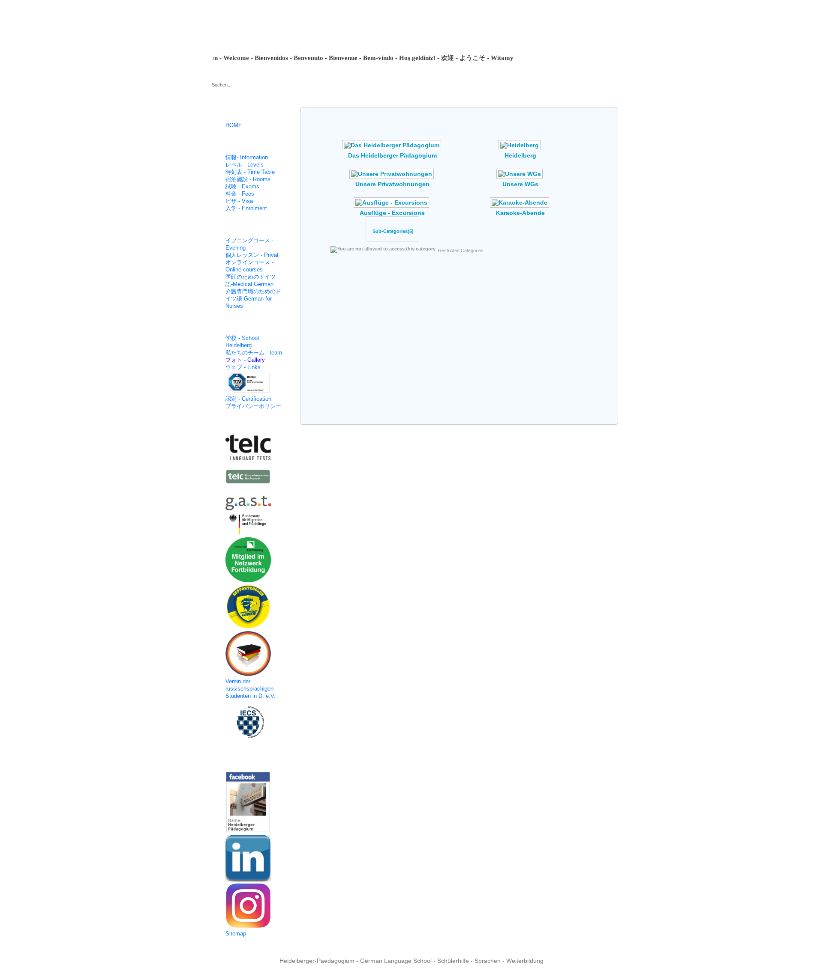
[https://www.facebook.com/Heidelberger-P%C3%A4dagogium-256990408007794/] (252, 803)
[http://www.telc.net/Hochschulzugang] (252, 479)
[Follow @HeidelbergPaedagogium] (252, 859)
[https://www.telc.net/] (252, 448)
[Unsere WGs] (520, 177)
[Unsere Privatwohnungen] (392, 177)
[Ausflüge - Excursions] (392, 206)
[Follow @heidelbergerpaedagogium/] (252, 906)
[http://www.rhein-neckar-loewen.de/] (252, 607)
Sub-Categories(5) (393, 231)
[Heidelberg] (520, 148)
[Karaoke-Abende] (520, 206)
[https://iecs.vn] (252, 723)
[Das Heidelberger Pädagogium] (392, 148)
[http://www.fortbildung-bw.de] (252, 560)
